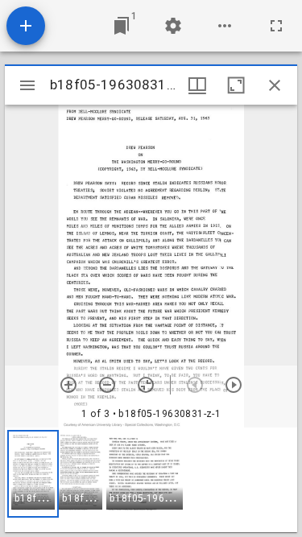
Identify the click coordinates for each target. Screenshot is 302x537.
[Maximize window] (236, 85)
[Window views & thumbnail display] (197, 85)
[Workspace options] (224, 25)
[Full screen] (276, 25)
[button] (33, 474)
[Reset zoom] (145, 385)
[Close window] (274, 85)
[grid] (151, 480)
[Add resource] (25, 25)
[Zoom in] (68, 385)
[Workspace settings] (173, 25)
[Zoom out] (107, 385)
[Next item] (233, 385)
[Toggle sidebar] (27, 85)
